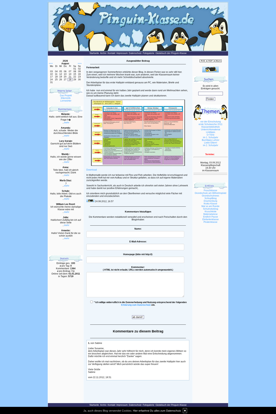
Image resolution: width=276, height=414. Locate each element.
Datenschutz (135, 53)
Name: (138, 228)
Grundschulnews (210, 195)
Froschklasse (210, 190)
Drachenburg (210, 201)
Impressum (122, 53)
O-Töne (210, 134)
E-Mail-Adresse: (138, 241)
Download (91, 169)
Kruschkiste (210, 211)
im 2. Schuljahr (210, 145)
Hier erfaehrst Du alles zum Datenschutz (157, 410)
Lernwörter (65, 100)
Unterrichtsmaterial (210, 129)
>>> (80, 63)
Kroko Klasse (210, 203)
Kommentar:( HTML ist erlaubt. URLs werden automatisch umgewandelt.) (138, 268)
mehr (66, 122)
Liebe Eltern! (210, 142)
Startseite (94, 53)
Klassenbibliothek (210, 127)
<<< (51, 63)
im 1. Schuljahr (210, 137)
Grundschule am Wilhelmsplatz (210, 193)
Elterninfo (66, 98)
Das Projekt (66, 95)
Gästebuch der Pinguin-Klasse (171, 53)
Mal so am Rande (210, 206)
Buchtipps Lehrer (210, 140)
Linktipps (210, 132)
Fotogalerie (148, 53)
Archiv (103, 53)
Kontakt (111, 53)
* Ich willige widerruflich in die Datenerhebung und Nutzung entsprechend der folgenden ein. (140, 303)
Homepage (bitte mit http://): (138, 254)
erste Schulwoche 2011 (210, 124)
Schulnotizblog (210, 209)
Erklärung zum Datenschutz (136, 305)
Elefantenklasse (210, 219)
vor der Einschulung (210, 121)
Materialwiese (210, 214)
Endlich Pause (210, 216)
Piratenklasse (210, 222)
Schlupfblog (210, 198)
